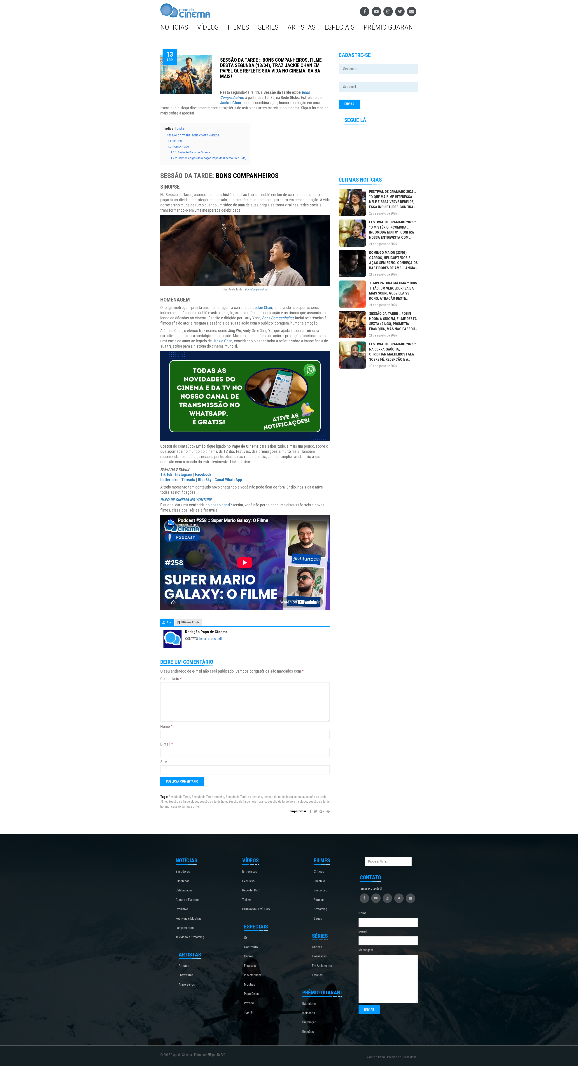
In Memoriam (252, 975)
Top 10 (248, 1012)
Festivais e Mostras (188, 918)
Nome (166, 726)
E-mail (166, 744)
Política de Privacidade (402, 1057)
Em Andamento (322, 966)
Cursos (249, 956)
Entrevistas (186, 975)
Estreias (319, 900)
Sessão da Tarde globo (183, 802)
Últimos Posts (190, 622)
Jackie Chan (230, 102)
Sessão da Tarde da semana (244, 797)
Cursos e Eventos (187, 900)
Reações (308, 1032)
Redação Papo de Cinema (206, 631)
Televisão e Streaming (190, 937)
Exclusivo (182, 909)
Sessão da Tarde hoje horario (247, 802)
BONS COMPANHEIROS (247, 176)
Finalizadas (319, 956)
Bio (169, 622)
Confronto (251, 947)
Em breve (320, 881)
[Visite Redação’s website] (172, 639)
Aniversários (187, 984)
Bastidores (183, 872)
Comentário (171, 678)
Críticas (319, 872)
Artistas (301, 27)
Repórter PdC (251, 890)
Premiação (309, 1022)
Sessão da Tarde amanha (208, 797)
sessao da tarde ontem (186, 806)
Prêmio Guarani (389, 27)
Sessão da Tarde (179, 797)
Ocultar (181, 128)
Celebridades (184, 890)
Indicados (308, 1013)
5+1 (246, 938)
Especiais (339, 27)
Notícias (174, 27)
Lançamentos (185, 928)
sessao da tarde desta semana (284, 797)
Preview (249, 1003)
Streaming (320, 909)
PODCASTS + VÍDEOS (256, 909)
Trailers (247, 900)
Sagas (318, 918)
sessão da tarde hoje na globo (287, 802)
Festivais (250, 966)
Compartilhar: (297, 811)
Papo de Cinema (181, 1055)
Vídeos (208, 27)
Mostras (249, 984)
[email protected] (210, 639)
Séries (268, 27)
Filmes (238, 27)
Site (163, 761)
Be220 (221, 1055)
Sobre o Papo (376, 1057)
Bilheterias (182, 881)
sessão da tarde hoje (213, 802)
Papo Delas (251, 994)
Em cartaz (320, 890)
